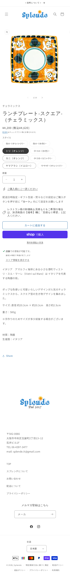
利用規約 (56, 570)
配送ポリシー (58, 565)
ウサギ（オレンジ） (53, 166)
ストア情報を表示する (17, 260)
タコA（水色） (43, 151)
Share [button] (9, 355)
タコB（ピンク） (44, 158)
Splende (17, 565)
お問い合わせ (14, 478)
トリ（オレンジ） (15, 151)
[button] (6, 14)
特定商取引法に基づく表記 (37, 565)
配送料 (5, 132)
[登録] (52, 514)
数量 (4, 173)
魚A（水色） (41, 144)
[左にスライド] (27, 97)
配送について (14, 486)
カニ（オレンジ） (15, 158)
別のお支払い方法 (35, 242)
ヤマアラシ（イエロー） (19, 165)
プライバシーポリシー (18, 493)
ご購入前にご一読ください (22, 189)
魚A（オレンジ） (16, 144)
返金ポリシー (20, 570)
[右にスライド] (42, 97)
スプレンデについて (17, 471)
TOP (9, 463)
